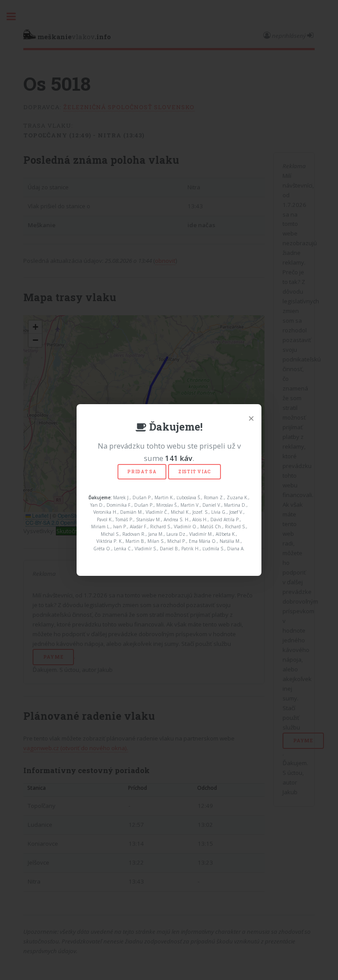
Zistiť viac (194, 472)
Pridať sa (142, 472)
